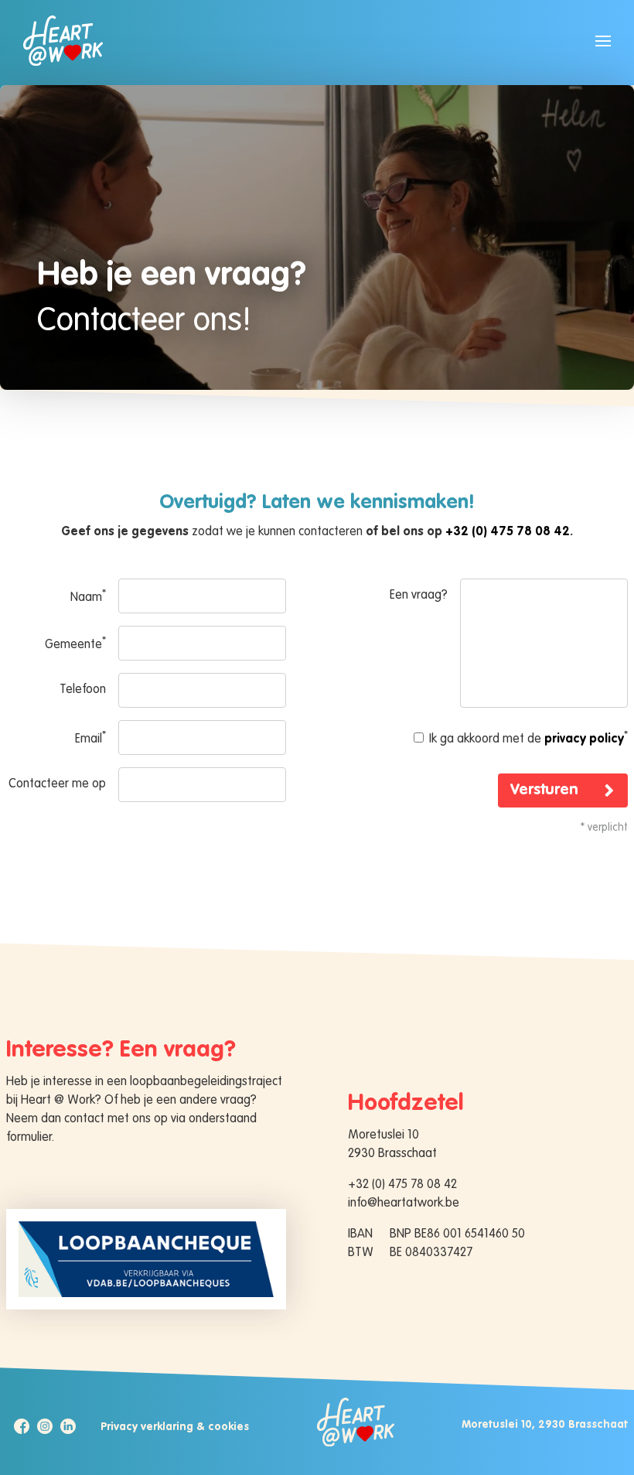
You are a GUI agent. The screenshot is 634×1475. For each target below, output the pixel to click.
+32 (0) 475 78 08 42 (507, 532)
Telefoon (83, 690)
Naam (88, 596)
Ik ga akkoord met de (527, 738)
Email (90, 738)
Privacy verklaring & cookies (175, 1427)
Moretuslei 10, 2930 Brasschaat (545, 1424)
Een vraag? (419, 595)
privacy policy (584, 739)
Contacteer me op (57, 784)
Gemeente (75, 643)
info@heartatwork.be (403, 1203)
